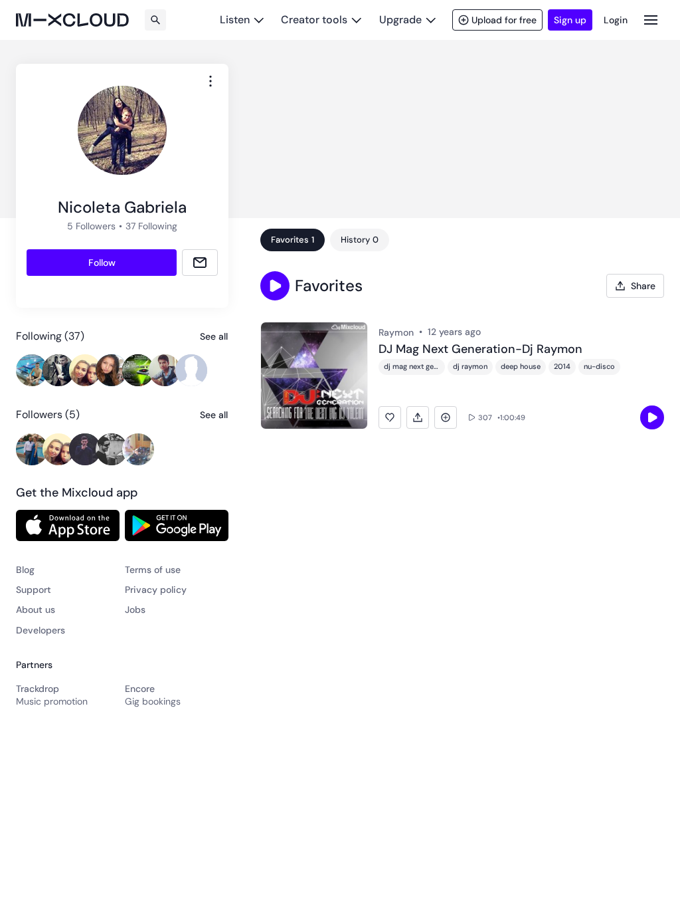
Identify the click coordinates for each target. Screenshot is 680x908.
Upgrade (400, 20)
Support (33, 590)
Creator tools (314, 20)
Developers (40, 630)
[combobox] (210, 81)
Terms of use (153, 570)
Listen (235, 20)
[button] (275, 285)
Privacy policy (156, 590)
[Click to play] (652, 417)
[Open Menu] (650, 20)
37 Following (151, 226)
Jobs (135, 610)
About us (35, 610)
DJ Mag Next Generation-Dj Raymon (480, 349)
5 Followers (91, 226)
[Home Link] (72, 20)
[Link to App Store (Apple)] (68, 525)
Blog (25, 570)
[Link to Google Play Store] (176, 525)
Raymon (396, 332)
